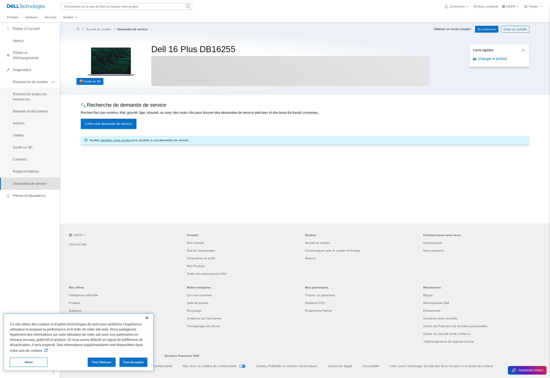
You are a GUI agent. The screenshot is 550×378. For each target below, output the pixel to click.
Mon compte (195, 242)
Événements (431, 310)
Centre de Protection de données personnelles (455, 326)
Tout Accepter (133, 362)
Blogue (428, 295)
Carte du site (77, 244)
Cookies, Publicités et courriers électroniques (287, 366)
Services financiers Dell (181, 355)
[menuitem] (70, 17)
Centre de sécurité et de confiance (447, 333)
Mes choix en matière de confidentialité (210, 366)
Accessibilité (370, 366)
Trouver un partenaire (320, 295)
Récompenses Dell (436, 303)
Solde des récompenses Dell (206, 273)
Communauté (432, 242)
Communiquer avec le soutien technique (333, 250)
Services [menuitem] (50, 17)
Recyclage (194, 310)
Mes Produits (196, 266)
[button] (457, 6)
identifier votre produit (116, 140)
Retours (310, 258)
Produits (74, 303)
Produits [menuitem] (12, 17)
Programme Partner (318, 310)
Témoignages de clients (203, 326)
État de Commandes (201, 250)
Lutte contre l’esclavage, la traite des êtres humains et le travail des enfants (441, 366)
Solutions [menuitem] (31, 17)
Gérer (29, 362)
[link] (486, 6)
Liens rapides (483, 50)
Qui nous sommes (199, 295)
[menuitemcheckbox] (30, 82)
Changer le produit (492, 59)
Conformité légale (340, 366)
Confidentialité (163, 366)
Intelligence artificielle (83, 295)
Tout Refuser (101, 362)
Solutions (75, 310)
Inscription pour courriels (440, 318)
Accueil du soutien (98, 29)
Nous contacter (433, 250)
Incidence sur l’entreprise (204, 318)
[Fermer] (147, 318)
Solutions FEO (315, 303)
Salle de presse (197, 303)
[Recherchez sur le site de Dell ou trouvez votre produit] (188, 6)
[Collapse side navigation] (53, 372)
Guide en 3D (92, 81)
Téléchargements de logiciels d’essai (448, 341)
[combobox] (126, 6)
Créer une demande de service (108, 124)
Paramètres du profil (201, 258)
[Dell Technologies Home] (26, 6)
